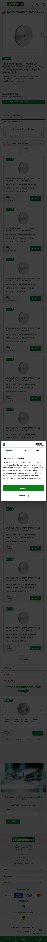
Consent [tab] (8, 451)
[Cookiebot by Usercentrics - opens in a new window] (34, 444)
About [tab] (38, 451)
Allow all (23, 488)
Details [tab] (23, 451)
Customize (22, 496)
